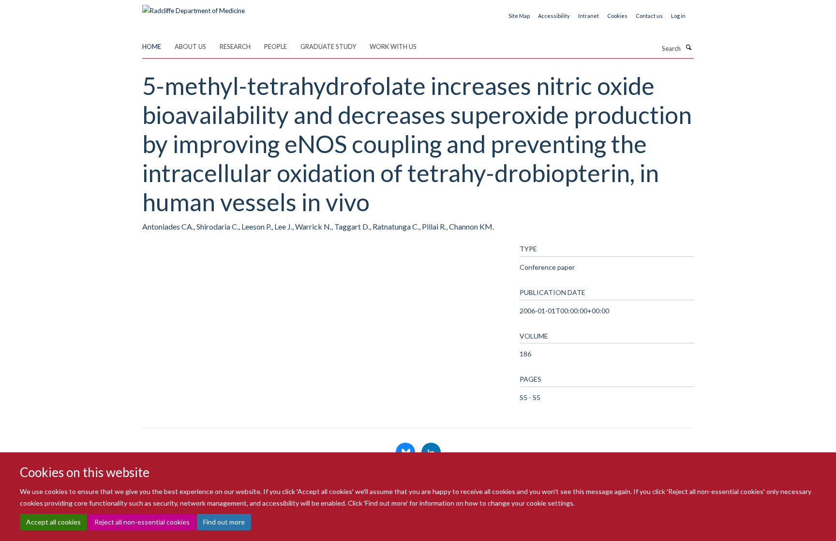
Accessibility (554, 16)
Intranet (588, 16)
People (275, 46)
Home (151, 46)
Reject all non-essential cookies (142, 522)
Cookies (617, 16)
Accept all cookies (53, 522)
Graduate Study (328, 46)
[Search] (688, 47)
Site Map (519, 16)
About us (190, 46)
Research (235, 46)
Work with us (393, 46)
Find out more (224, 522)
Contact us (649, 16)
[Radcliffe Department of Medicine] (193, 7)
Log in (678, 16)
